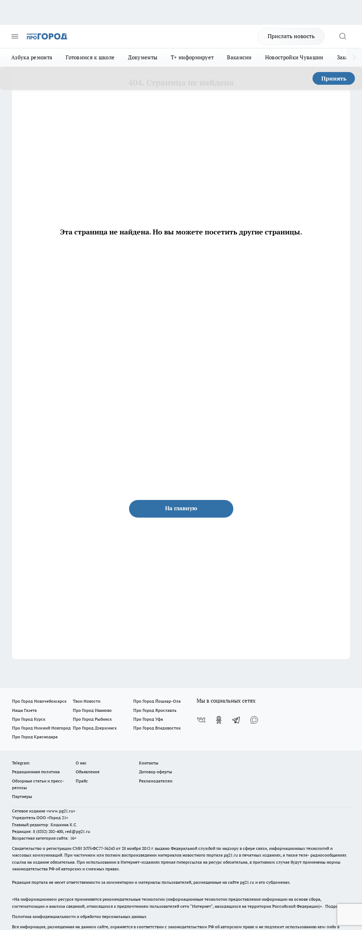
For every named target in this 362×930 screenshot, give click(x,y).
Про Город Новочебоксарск (39, 701)
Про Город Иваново (92, 710)
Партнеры (22, 796)
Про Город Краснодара (35, 736)
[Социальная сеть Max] (254, 720)
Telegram (20, 762)
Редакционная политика (36, 771)
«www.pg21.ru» (60, 810)
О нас (81, 762)
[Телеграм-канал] (236, 720)
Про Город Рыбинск (92, 719)
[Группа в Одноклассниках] (219, 720)
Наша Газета (24, 710)
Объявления (87, 771)
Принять (333, 78)
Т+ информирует (192, 57)
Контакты (148, 762)
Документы (142, 57)
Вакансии (239, 57)
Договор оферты (155, 771)
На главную (181, 508)
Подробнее (336, 906)
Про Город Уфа (148, 719)
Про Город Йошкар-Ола (157, 701)
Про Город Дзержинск (95, 728)
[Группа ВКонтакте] (201, 720)
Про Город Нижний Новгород (41, 728)
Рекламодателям (156, 780)
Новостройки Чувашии (294, 57)
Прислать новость (291, 36)
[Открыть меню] (14, 36)
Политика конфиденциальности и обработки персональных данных (79, 916)
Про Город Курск (28, 719)
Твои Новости (86, 701)
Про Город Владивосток (157, 728)
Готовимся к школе (90, 57)
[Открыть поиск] (342, 36)
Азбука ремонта (31, 57)
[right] (354, 57)
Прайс (82, 780)
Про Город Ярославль (154, 710)
